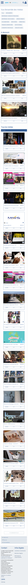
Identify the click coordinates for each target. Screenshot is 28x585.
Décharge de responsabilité (18, 556)
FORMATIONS (22, 21)
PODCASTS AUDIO (19, 27)
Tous (3, 13)
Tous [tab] (4, 130)
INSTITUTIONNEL (18, 24)
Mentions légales (19, 553)
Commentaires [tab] (6, 542)
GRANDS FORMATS (20, 19)
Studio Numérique (5, 556)
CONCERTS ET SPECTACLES (7, 27)
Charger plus (14, 532)
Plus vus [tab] (5, 540)
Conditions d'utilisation (20, 550)
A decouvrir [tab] (5, 537)
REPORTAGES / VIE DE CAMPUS (8, 19)
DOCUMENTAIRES (5, 21)
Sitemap (3, 582)
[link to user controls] (25, 2)
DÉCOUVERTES (9, 13)
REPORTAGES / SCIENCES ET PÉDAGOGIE (10, 16)
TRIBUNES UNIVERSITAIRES (7, 24)
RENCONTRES (14, 21)
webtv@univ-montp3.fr (6, 558)
